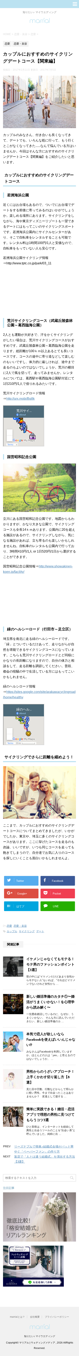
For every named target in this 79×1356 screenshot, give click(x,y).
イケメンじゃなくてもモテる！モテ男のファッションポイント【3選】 (50, 964)
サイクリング (27, 931)
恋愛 (9, 925)
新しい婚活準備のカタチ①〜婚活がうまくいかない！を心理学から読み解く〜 (50, 1002)
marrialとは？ (17, 1316)
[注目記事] (39, 1239)
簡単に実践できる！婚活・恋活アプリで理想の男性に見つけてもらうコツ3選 (50, 1115)
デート (40, 931)
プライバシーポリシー (57, 1316)
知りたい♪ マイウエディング (39, 1336)
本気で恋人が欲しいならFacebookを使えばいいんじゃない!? (50, 1040)
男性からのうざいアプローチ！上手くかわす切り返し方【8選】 (50, 1077)
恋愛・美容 (20, 925)
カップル (12, 931)
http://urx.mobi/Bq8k (20, 398)
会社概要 (35, 1316)
